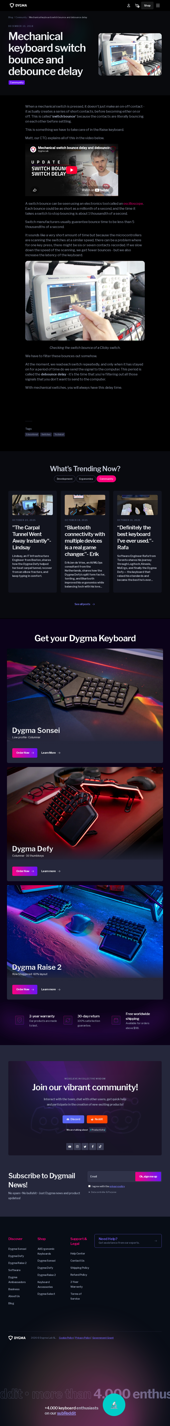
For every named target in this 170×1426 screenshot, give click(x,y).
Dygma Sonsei (17, 1248)
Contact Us (77, 1260)
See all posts (82, 604)
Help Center (77, 1253)
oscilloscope (133, 204)
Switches (46, 434)
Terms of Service (76, 1296)
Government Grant (103, 1337)
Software (14, 1270)
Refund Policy (78, 1274)
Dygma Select (46, 1293)
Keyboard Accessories (45, 1285)
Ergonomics (86, 478)
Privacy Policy (82, 1337)
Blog (11, 1303)
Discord (75, 1119)
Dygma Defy (16, 1256)
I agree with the (108, 1186)
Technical (59, 434)
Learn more (51, 872)
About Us (14, 1296)
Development (65, 478)
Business (13, 1289)
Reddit (99, 1119)
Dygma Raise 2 (17, 1263)
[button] (158, 5)
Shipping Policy (79, 1267)
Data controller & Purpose (103, 1192)
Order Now (22, 752)
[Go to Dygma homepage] (18, 5)
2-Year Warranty (76, 1284)
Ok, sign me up (148, 1176)
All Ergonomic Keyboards (46, 1251)
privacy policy (117, 1186)
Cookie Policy (66, 1337)
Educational (32, 434)
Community (16, 82)
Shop (147, 5)
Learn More (51, 754)
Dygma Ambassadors (17, 1280)
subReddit (66, 1413)
